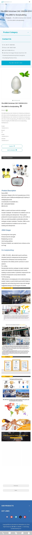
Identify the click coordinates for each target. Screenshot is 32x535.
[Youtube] (11, 517)
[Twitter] (20, 517)
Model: (3, 126)
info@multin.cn (11, 50)
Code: (2, 134)
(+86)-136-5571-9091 (16, 62)
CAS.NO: (3, 138)
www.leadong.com (16, 528)
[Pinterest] (25, 517)
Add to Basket (11, 150)
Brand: (3, 130)
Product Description (8, 157)
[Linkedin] (16, 517)
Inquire (11, 146)
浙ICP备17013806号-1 (17, 526)
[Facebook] (7, 517)
